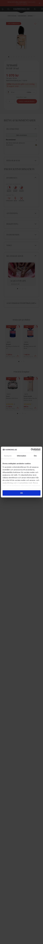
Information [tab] (21, 456)
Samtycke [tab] (8, 456)
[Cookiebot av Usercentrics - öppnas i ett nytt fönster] (30, 449)
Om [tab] (35, 456)
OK (21, 493)
